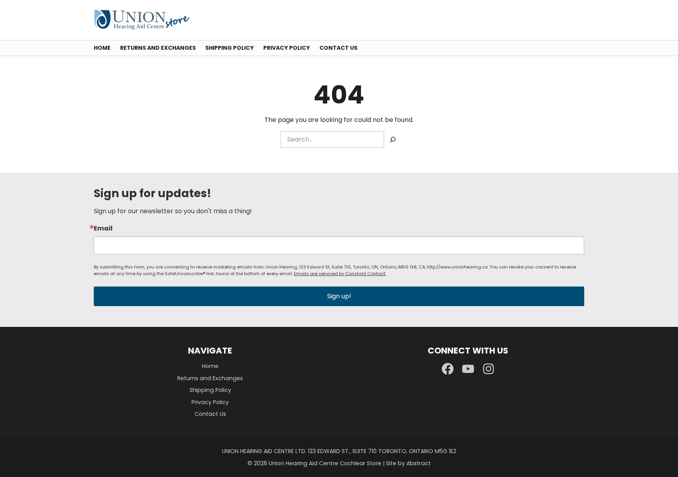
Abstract (418, 463)
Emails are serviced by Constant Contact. (340, 273)
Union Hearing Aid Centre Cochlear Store (325, 463)
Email (103, 228)
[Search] (392, 139)
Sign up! (339, 296)
